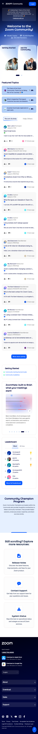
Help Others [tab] (27, 119)
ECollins (10, 195)
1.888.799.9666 (8, 652)
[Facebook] (24, 716)
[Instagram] (20, 716)
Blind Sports (11, 149)
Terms (3, 721)
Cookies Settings (18, 724)
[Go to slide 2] (12, 432)
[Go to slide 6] (21, 432)
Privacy (8, 721)
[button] (34, 729)
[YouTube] (15, 716)
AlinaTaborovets (12, 240)
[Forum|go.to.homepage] (14, 4)
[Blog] (3, 716)
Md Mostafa (11, 309)
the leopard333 (17, 470)
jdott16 (15, 458)
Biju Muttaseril (12, 263)
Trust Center (15, 721)
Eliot (14, 476)
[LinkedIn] (7, 716)
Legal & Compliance (7, 724)
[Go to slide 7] (25, 432)
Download (7, 689)
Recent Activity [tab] (10, 119)
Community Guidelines (12, 375)
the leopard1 (16, 452)
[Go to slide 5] (19, 432)
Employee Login (29, 724)
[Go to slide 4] (17, 432)
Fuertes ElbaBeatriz (14, 332)
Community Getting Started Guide (16, 372)
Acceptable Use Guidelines (27, 721)
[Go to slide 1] (10, 432)
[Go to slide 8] (28, 432)
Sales (5, 697)
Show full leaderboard (13, 483)
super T (10, 172)
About (5, 682)
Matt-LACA (11, 126)
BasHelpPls (16, 464)
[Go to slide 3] (14, 432)
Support (6, 704)
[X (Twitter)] (11, 716)
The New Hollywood (14, 286)
